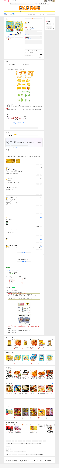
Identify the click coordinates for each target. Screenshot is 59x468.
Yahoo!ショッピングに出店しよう (49, 2)
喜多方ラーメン (15, 451)
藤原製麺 (40, 443)
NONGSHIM (29, 443)
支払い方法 (7, 270)
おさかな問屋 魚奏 (36, 443)
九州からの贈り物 (8, 443)
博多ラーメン (7, 451)
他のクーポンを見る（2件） (28, 34)
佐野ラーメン (27, 454)
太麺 (36, 454)
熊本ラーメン (19, 451)
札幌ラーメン (11, 451)
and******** (41, 239)
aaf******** (41, 230)
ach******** (41, 217)
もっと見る (52, 383)
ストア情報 (17, 270)
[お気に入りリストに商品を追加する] (53, 28)
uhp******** (41, 198)
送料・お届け (10, 270)
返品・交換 (13, 270)
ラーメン (19, 123)
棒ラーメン (16, 454)
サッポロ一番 (25, 443)
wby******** (41, 168)
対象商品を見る (32, 28)
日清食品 (22, 443)
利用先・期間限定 (29, 38)
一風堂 (11, 443)
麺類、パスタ (16, 123)
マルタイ (19, 443)
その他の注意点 (15, 147)
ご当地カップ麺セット (40, 454)
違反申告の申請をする (40, 57)
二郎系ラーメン (23, 454)
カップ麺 (7, 454)
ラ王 (32, 443)
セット (6, 446)
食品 (13, 123)
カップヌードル (15, 443)
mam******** (40, 179)
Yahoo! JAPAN (44, 2)
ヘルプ (54, 2)
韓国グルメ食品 (13, 13)
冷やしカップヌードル (32, 454)
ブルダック (19, 454)
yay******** (41, 246)
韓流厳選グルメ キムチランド (7, 13)
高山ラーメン (23, 451)
